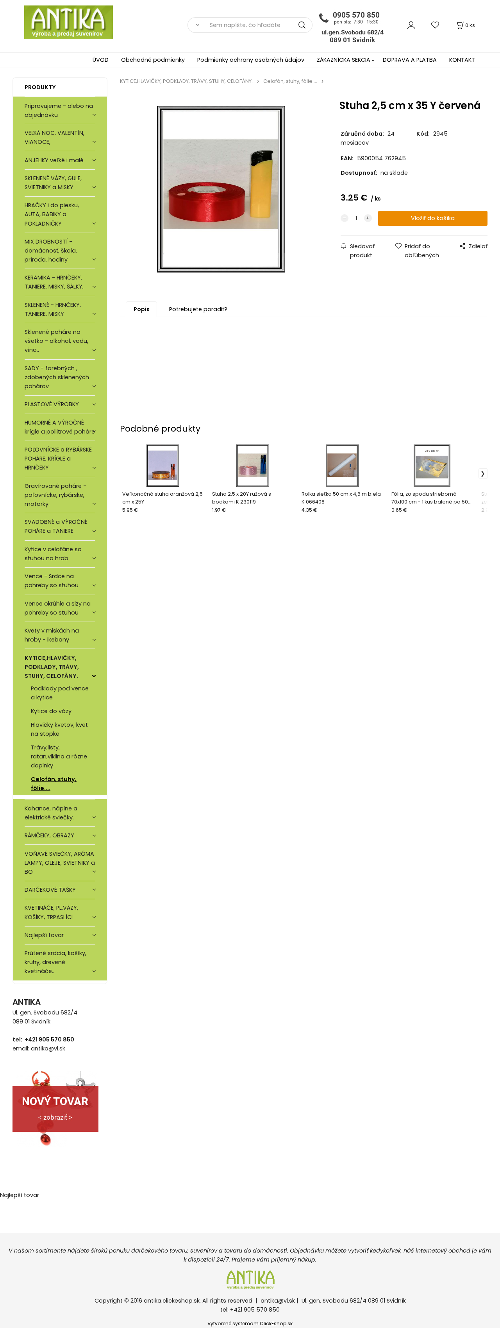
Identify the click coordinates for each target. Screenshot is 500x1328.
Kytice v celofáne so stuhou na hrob (53, 553)
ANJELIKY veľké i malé (54, 160)
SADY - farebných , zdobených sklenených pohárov (57, 377)
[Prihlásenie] (411, 25)
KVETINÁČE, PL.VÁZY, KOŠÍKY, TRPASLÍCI (51, 912)
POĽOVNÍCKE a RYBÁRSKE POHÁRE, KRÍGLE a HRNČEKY (58, 458)
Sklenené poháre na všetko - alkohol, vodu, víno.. (56, 341)
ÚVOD (101, 60)
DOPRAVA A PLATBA (410, 60)
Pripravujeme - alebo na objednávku (59, 110)
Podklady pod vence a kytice (60, 693)
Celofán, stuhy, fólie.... (54, 783)
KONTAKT (462, 60)
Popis (142, 309)
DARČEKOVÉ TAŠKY (50, 890)
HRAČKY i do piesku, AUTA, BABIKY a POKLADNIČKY (52, 214)
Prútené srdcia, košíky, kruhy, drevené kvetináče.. (55, 962)
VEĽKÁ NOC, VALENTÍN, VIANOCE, (54, 137)
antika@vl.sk (278, 1301)
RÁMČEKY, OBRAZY (49, 835)
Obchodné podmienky (153, 60)
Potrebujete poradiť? (198, 309)
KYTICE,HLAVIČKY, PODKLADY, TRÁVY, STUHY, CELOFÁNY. (52, 667)
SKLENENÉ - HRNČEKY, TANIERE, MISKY (53, 309)
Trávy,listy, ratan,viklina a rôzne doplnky (59, 756)
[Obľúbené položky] (435, 25)
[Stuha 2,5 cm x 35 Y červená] (221, 189)
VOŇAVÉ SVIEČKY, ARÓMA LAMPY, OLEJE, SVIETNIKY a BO (60, 863)
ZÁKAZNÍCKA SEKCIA (343, 60)
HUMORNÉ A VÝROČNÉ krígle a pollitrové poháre (60, 427)
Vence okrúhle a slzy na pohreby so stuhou (58, 608)
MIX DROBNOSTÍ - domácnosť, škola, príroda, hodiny (51, 250)
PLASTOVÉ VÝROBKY (52, 404)
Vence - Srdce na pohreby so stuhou (52, 580)
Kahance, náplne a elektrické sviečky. (51, 813)
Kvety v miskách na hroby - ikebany (52, 635)
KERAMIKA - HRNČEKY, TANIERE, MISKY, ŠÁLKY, (54, 282)
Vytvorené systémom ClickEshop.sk (250, 1323)
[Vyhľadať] (196, 25)
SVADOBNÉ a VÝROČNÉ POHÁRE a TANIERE (56, 526)
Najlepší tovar (44, 935)
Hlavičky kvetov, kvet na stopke (59, 729)
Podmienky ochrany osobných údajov (250, 60)
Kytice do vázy (51, 711)
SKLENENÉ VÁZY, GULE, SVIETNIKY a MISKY (53, 182)
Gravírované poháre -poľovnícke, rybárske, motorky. (55, 495)
